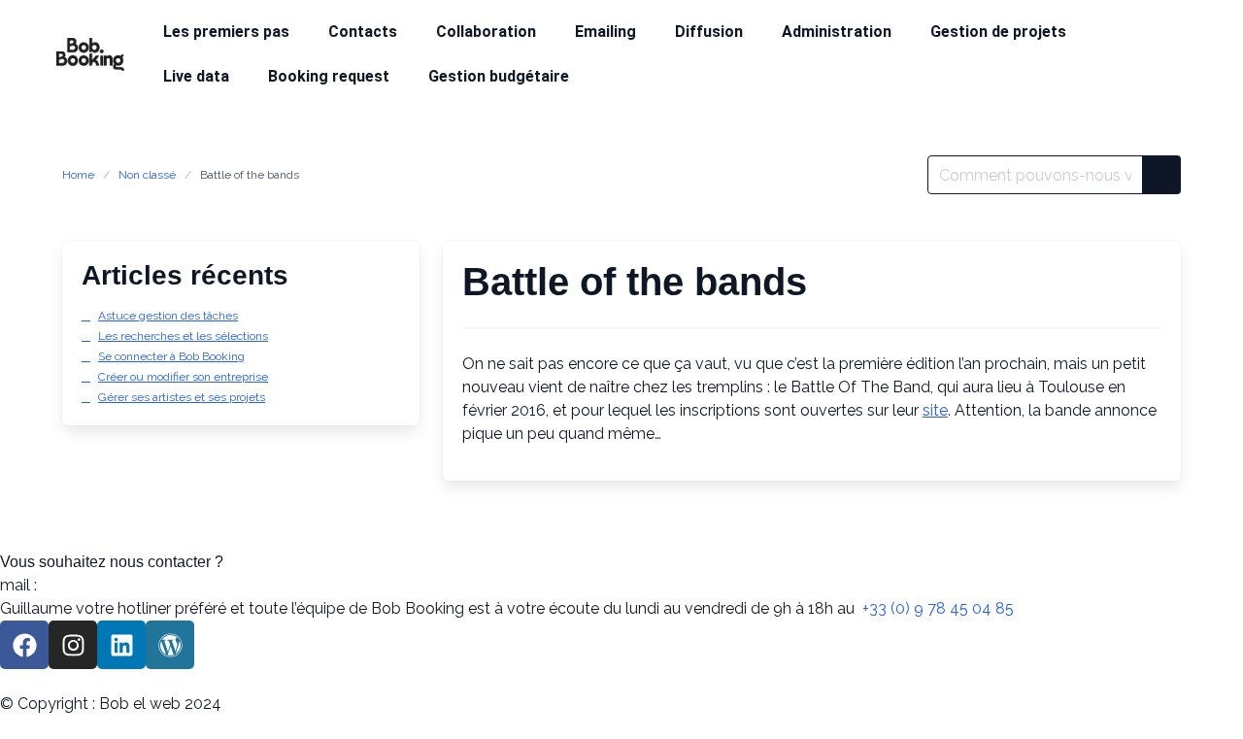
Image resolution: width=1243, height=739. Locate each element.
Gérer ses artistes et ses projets (181, 397)
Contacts (362, 31)
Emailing (605, 31)
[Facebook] (24, 645)
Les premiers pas (226, 31)
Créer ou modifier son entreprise (183, 377)
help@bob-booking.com (128, 585)
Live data (196, 76)
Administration (836, 31)
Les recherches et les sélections (183, 336)
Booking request (328, 76)
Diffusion (709, 31)
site (935, 410)
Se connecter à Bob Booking (171, 356)
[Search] (1161, 174)
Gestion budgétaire (498, 76)
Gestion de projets (998, 31)
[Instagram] (73, 645)
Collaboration (486, 31)
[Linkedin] (121, 645)
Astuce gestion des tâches (168, 315)
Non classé (147, 175)
